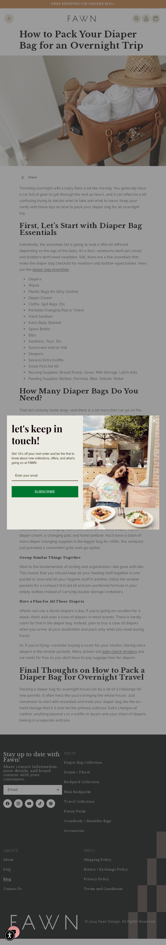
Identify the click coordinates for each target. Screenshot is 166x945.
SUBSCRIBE (45, 491)
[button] (9, 935)
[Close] (154, 420)
